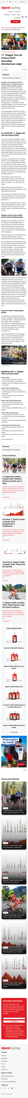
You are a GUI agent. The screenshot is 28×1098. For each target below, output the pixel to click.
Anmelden (14, 1021)
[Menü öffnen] (26, 17)
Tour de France (11, 52)
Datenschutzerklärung (12, 1036)
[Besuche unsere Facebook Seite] (1, 1)
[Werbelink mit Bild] (14, 767)
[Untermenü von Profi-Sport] (10, 14)
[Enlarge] (25, 35)
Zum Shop (15, 21)
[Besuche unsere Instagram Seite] (4, 1)
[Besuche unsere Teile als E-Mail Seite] (26, 69)
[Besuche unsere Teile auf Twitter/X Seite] (24, 69)
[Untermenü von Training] (13, 11)
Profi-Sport (7, 27)
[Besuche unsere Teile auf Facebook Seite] (22, 69)
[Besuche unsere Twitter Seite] (7, 1)
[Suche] (23, 17)
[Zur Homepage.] (10, 7)
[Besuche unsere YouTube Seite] (10, 1)
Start (2, 27)
